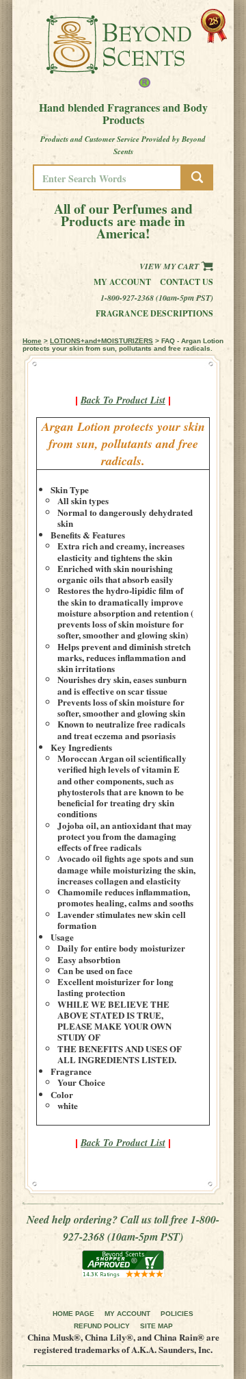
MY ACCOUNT (127, 1313)
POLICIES (177, 1313)
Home (32, 341)
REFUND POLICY (102, 1326)
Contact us (186, 282)
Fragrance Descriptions (154, 313)
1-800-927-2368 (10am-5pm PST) (156, 297)
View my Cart (170, 266)
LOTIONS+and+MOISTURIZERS (101, 341)
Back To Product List (123, 400)
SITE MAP (156, 1326)
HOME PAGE (73, 1313)
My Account (122, 282)
